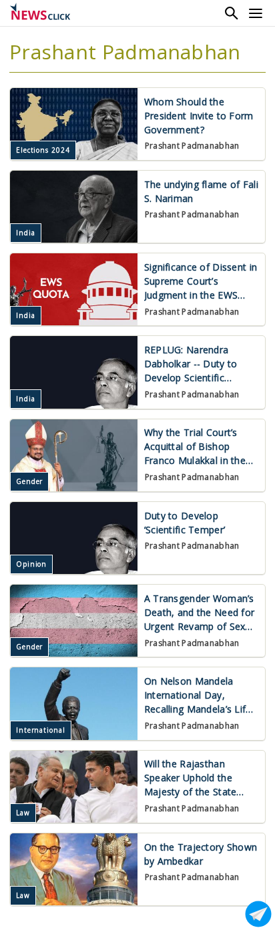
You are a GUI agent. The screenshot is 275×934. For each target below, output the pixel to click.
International (40, 730)
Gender (29, 481)
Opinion (31, 564)
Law (23, 812)
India (25, 232)
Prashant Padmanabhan (192, 145)
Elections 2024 (43, 150)
